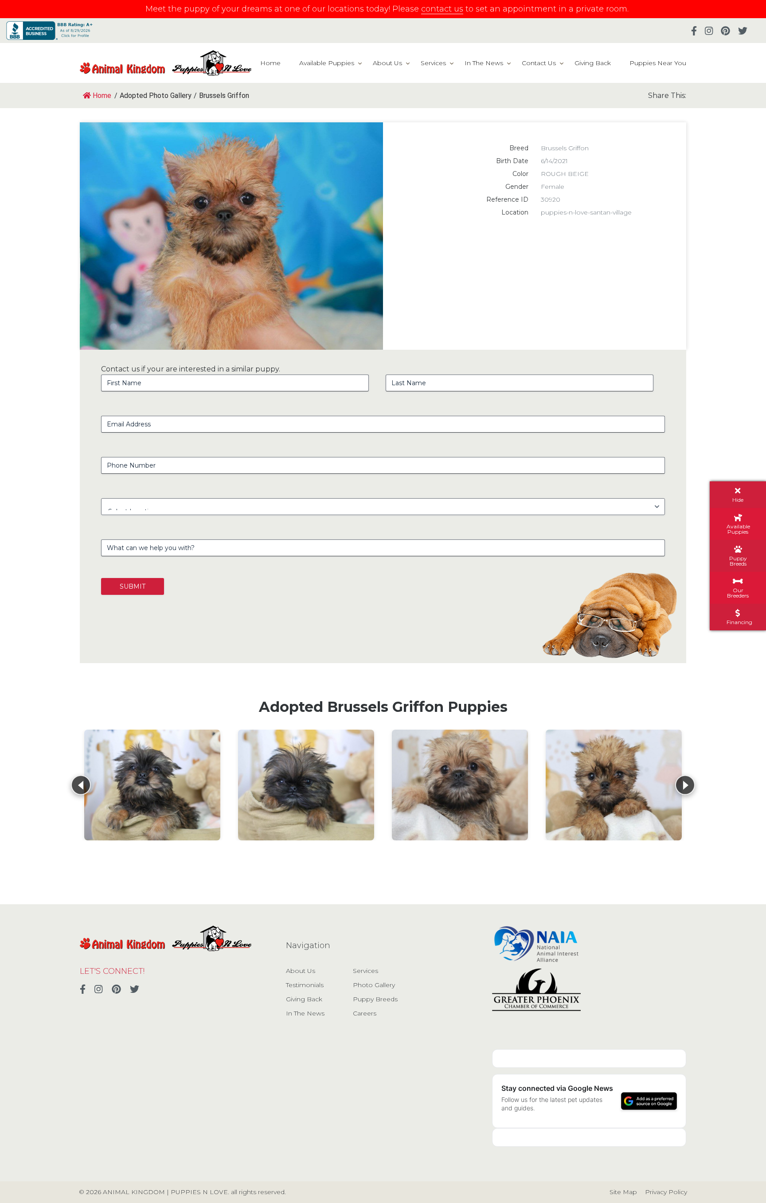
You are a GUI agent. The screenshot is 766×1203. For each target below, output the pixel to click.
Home (270, 63)
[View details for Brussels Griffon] (152, 785)
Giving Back (592, 63)
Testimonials (305, 985)
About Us (387, 63)
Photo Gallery (374, 985)
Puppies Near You (657, 63)
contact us (442, 9)
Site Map (623, 1192)
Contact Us (539, 63)
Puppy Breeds (375, 999)
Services (433, 63)
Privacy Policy (666, 1192)
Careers (364, 1013)
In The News (484, 63)
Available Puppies (326, 63)
